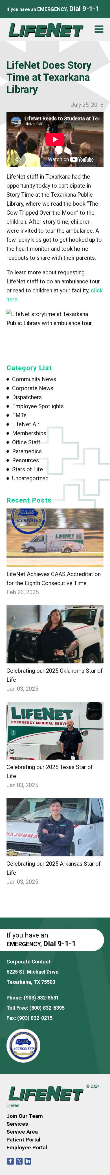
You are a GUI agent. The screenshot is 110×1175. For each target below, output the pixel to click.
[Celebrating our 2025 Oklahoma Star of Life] (55, 634)
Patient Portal (23, 1139)
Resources (25, 460)
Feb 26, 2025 (22, 592)
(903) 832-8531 (41, 998)
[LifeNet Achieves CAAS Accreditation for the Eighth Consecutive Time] (55, 537)
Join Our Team (24, 1116)
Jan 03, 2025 (22, 688)
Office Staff (26, 442)
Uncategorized (30, 478)
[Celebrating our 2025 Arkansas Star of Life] (55, 827)
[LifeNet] (47, 29)
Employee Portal (26, 1147)
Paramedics (27, 451)
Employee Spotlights (38, 406)
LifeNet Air (25, 424)
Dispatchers (27, 397)
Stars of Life (27, 469)
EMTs (19, 415)
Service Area (22, 1132)
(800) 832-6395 (47, 1008)
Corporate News (32, 388)
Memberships (29, 433)
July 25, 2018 (87, 104)
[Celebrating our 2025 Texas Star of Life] (55, 731)
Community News (34, 379)
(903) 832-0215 (34, 1018)
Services (17, 1124)
